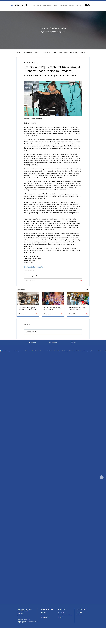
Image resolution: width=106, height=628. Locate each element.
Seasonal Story (28, 52)
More (82, 52)
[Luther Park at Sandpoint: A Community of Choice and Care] (28, 298)
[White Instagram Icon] (50, 342)
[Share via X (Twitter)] (29, 276)
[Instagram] (88, 5)
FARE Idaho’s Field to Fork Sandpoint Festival (77, 308)
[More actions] (81, 63)
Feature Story (73, 52)
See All (87, 289)
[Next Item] (102, 477)
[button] (87, 52)
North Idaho (47, 52)
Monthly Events (63, 52)
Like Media (26, 610)
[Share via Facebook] (25, 276)
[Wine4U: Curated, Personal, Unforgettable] (53, 298)
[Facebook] (86, 5)
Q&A (54, 52)
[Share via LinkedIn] (32, 276)
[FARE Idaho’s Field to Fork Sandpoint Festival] (78, 298)
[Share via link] (36, 276)
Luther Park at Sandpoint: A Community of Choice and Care (27, 308)
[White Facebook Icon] (29, 342)
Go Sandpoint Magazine (26, 609)
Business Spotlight (29, 270)
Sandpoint (38, 52)
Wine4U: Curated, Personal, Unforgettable (53, 308)
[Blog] (72, 342)
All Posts (19, 52)
